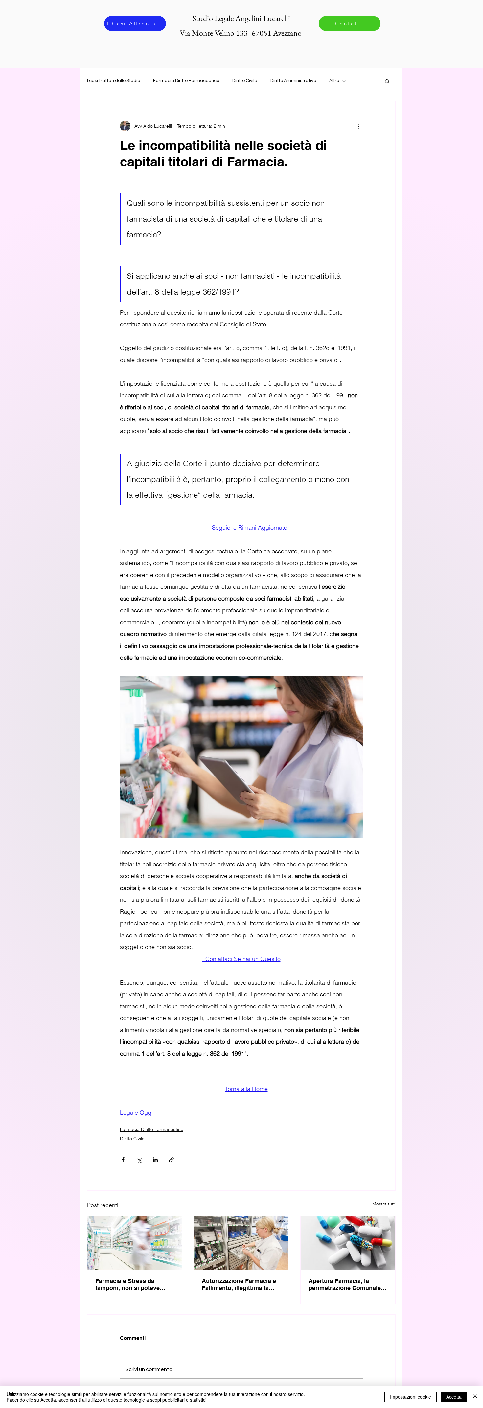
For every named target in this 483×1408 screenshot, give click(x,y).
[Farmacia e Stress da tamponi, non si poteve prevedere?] (134, 1243)
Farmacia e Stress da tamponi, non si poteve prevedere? (127, 1284)
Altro (334, 80)
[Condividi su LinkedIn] (155, 1160)
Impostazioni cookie (410, 1397)
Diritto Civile (244, 80)
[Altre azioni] (359, 126)
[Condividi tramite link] (171, 1160)
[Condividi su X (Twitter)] (139, 1160)
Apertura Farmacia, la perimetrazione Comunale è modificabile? (347, 1284)
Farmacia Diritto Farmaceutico (186, 80)
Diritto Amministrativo (293, 80)
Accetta (454, 1397)
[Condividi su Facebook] (123, 1160)
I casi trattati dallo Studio (113, 80)
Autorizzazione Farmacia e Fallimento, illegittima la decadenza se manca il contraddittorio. (239, 1284)
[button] (387, 81)
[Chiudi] (475, 1397)
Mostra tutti (384, 1204)
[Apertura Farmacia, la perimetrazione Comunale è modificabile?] (348, 1243)
